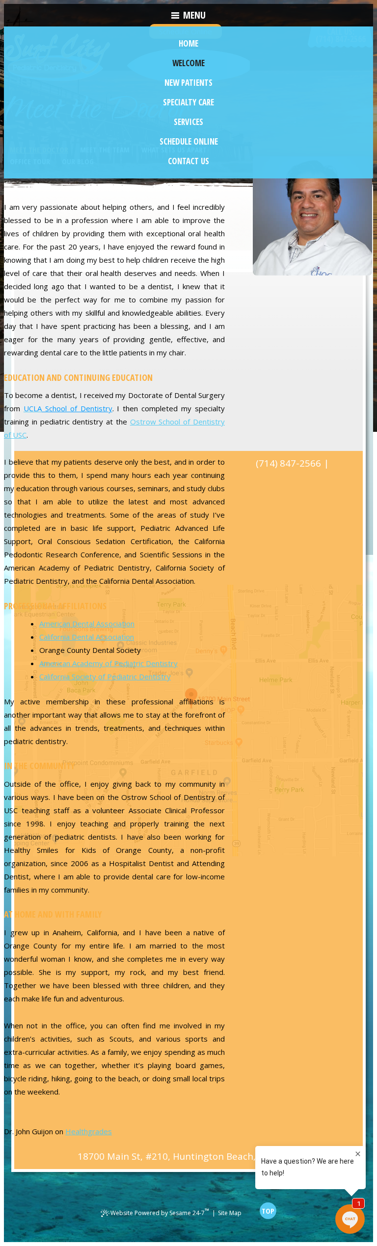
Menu (194, 15)
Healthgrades (88, 1131)
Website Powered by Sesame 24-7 (159, 1211)
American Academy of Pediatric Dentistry (108, 663)
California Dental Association (86, 637)
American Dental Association (87, 623)
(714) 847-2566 (288, 463)
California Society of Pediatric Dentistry (105, 676)
